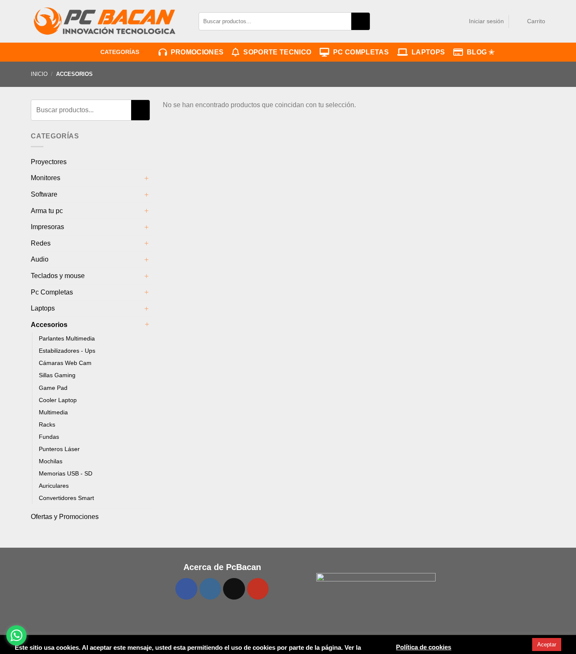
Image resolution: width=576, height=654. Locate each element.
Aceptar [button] (546, 644)
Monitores (45, 177)
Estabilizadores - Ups (67, 350)
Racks (47, 424)
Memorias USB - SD (65, 473)
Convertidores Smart (66, 498)
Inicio (39, 74)
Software (44, 194)
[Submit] (360, 21)
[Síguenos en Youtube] (258, 589)
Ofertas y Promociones (65, 516)
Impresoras (47, 226)
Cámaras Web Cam (65, 362)
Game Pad (53, 387)
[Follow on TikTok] (234, 589)
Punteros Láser (59, 449)
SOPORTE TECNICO (275, 52)
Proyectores (49, 161)
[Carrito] (519, 21)
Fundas (49, 436)
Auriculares (54, 485)
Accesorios (49, 324)
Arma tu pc (47, 210)
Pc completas (359, 52)
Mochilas (50, 461)
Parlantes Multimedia (67, 338)
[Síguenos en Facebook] (186, 589)
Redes (41, 243)
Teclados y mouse (58, 275)
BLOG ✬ (478, 52)
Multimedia (53, 412)
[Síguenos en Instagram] (210, 589)
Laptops (426, 52)
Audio (39, 259)
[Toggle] (146, 178)
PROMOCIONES (195, 52)
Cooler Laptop (58, 400)
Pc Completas (52, 292)
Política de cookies (423, 647)
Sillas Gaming (57, 375)
